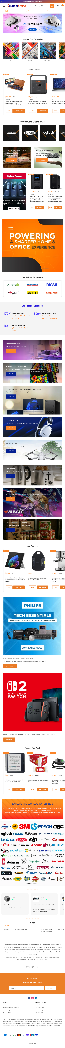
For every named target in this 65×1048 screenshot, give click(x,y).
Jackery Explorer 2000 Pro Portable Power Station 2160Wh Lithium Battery (37, 102)
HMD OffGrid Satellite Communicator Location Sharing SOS (37, 578)
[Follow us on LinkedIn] (36, 998)
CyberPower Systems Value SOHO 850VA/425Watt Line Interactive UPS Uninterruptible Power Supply (55, 199)
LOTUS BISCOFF (32, 778)
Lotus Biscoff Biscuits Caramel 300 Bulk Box (38, 780)
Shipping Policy (39, 1007)
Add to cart (19, 111)
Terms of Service (39, 1012)
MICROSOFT (8, 575)
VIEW (9, 111)
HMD (29, 576)
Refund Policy (39, 1010)
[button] (26, 918)
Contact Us (38, 1005)
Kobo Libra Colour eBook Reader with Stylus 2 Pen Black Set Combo (14, 780)
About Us (5, 1005)
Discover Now (9, 739)
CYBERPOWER (33, 194)
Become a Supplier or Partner (11, 1007)
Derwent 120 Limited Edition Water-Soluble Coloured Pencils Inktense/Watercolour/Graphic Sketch (14, 103)
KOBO (6, 777)
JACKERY (30, 99)
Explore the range (10, 666)
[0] (61, 6)
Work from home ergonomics (15, 929)
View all (7, 925)
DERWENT (7, 99)
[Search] (52, 6)
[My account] (58, 6)
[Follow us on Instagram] (32, 998)
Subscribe (50, 988)
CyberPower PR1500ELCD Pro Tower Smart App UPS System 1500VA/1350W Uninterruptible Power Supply (37, 199)
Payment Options (8, 1010)
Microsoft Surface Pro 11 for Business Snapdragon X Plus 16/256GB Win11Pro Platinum (15, 579)
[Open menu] (4, 6)
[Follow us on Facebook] (29, 998)
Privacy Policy (7, 1012)
